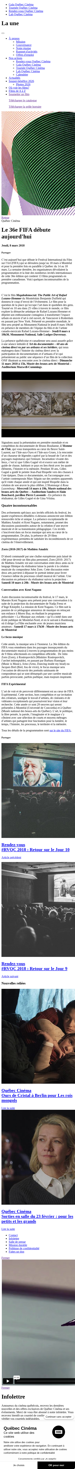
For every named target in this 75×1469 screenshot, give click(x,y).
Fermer (5, 1257)
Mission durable (18, 1245)
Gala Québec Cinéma (21, 4)
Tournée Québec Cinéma (23, 7)
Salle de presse (17, 1241)
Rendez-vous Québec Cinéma (26, 11)
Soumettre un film (19, 94)
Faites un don (16, 1251)
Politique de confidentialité (24, 1248)
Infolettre (14, 1238)
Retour (5, 217)
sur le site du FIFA (60, 730)
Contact (13, 1235)
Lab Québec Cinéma (21, 14)
